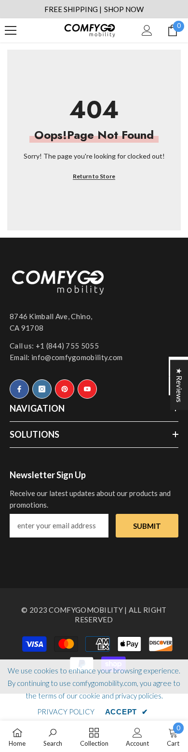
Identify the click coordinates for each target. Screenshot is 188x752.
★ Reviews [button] (179, 385)
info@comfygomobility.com (76, 357)
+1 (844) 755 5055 (67, 345)
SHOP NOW (124, 9)
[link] (52, 736)
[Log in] (147, 30)
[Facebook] (19, 389)
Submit (147, 526)
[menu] (10, 30)
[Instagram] (42, 389)
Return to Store (94, 176)
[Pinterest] (64, 389)
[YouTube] (87, 389)
